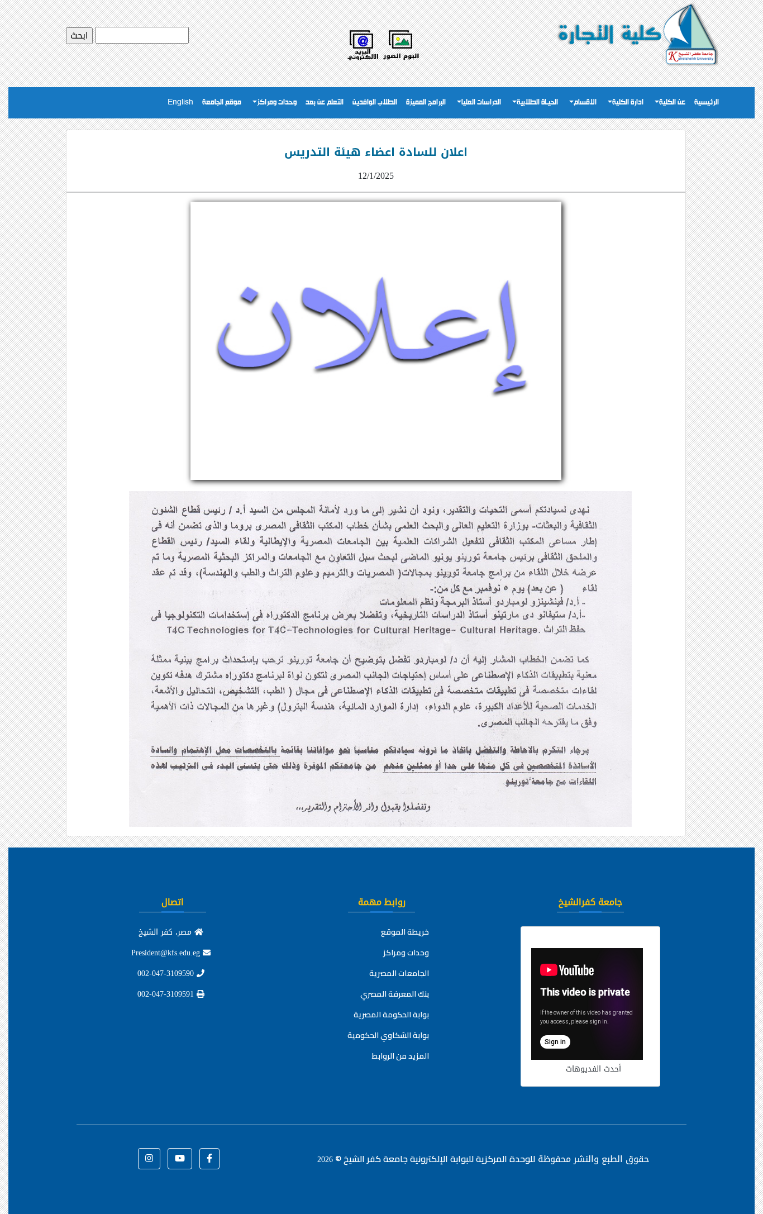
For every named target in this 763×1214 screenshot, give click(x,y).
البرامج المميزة (426, 103)
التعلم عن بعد (325, 103)
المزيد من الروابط (400, 1056)
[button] (209, 1158)
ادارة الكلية (627, 103)
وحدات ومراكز (277, 103)
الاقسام (585, 103)
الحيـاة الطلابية (537, 103)
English (180, 103)
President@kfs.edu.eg (167, 952)
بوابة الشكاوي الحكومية (388, 1035)
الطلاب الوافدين (374, 103)
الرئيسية (706, 103)
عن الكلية (672, 103)
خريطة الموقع (405, 932)
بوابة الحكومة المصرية (391, 1014)
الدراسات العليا (481, 103)
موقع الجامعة (221, 103)
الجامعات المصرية (399, 973)
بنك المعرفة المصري (394, 994)
